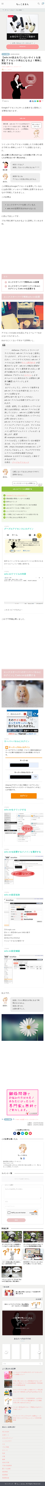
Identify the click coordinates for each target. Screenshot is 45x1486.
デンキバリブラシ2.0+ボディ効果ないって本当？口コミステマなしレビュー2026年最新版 (27, 1418)
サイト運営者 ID (28, 363)
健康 (3, 1459)
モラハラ (5, 1450)
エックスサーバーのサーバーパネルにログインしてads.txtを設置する (24, 287)
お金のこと (5, 1435)
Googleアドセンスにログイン (17, 495)
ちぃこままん (22, 4)
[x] (33, 101)
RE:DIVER (5, 1431)
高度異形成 (5, 1478)
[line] (38, 101)
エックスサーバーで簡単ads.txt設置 (23, 282)
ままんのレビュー (7, 1438)
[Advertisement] (22, 250)
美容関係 (5, 1474)
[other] (24, 1158)
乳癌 (3, 1453)
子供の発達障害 (7, 1465)
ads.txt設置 (6, 66)
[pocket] (40, 101)
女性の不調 (5, 1462)
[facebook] (30, 101)
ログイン (28, 375)
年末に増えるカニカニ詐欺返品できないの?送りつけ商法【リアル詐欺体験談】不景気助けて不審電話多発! (28, 1383)
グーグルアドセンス (20, 462)
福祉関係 (5, 1471)
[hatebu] (35, 101)
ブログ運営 (6, 54)
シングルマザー (7, 1441)
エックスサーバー (16, 66)
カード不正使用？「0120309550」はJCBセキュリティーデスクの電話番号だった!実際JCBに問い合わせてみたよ (27, 1400)
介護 (3, 1456)
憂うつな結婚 (6, 1468)
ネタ (3, 1444)
